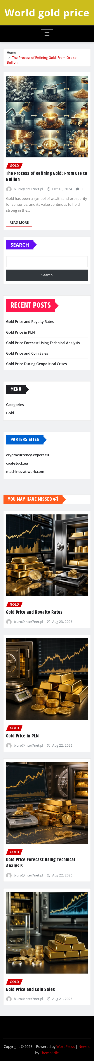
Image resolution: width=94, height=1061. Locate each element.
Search (19, 244)
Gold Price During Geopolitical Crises (36, 363)
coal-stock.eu (17, 463)
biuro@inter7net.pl (28, 189)
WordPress (65, 1046)
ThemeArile (49, 1053)
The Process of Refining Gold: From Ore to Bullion (46, 177)
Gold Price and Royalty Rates (30, 321)
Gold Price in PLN (20, 332)
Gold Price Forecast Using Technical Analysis (43, 342)
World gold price (47, 12)
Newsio (84, 1046)
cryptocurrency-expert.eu (27, 455)
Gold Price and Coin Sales (27, 353)
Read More (19, 222)
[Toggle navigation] (47, 34)
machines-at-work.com (25, 471)
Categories (15, 404)
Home (11, 52)
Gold (10, 413)
